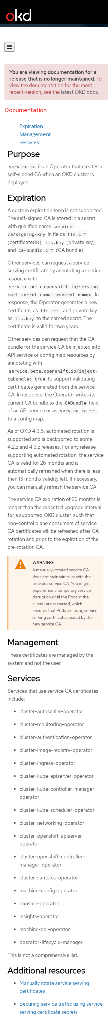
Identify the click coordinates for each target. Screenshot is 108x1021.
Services (29, 142)
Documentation (25, 110)
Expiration (31, 126)
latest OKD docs (79, 92)
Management (35, 134)
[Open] (9, 47)
